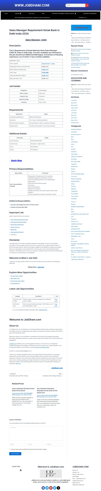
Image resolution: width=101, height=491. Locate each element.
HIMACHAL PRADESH (76, 156)
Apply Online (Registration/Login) (19, 219)
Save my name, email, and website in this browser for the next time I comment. (29, 449)
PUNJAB (73, 186)
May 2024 (73, 115)
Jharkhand (74, 164)
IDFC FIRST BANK (75, 161)
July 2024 (73, 110)
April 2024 (74, 117)
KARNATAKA (74, 166)
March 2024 (74, 120)
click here (41, 267)
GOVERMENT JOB (75, 236)
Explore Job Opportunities (42, 347)
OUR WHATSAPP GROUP (17, 232)
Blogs (72, 211)
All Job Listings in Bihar (17, 276)
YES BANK (74, 198)
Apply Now (16, 160)
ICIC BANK (74, 159)
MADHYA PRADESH (76, 179)
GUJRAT (73, 149)
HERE (45, 69)
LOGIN (53, 63)
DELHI (72, 144)
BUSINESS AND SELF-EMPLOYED (80, 214)
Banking (17, 13)
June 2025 (74, 100)
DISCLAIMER (74, 226)
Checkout (73, 219)
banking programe (76, 134)
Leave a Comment (16, 393)
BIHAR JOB (13, 229)
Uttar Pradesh (74, 196)
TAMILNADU (74, 191)
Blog (43, 13)
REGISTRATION (46, 63)
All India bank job (15, 283)
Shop (72, 254)
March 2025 (74, 105)
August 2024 (74, 107)
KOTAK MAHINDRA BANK (77, 174)
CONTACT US (82, 17)
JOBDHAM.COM (43, 310)
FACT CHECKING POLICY (77, 234)
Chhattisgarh (74, 142)
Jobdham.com (13, 343)
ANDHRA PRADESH (76, 129)
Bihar (22, 393)
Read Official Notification (17, 224)
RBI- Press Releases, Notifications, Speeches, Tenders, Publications (32, 17)
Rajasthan (73, 189)
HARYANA (73, 151)
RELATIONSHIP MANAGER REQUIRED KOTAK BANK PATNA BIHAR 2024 (47, 391)
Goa (72, 146)
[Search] (87, 5)
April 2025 (74, 103)
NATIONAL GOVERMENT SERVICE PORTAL (63, 13)
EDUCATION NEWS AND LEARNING (80, 231)
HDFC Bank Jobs (15, 278)
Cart (72, 216)
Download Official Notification (18, 222)
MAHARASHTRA (75, 181)
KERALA (73, 169)
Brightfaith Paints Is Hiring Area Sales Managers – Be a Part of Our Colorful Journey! (80, 59)
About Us (73, 201)
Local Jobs (31, 13)
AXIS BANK (74, 132)
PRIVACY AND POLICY (77, 248)
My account (74, 241)
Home (6, 13)
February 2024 (75, 122)
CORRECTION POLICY (77, 224)
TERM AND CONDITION (77, 259)
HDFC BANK (74, 154)
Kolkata (73, 171)
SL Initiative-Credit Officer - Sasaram (80, 257)
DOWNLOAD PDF (75, 229)
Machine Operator (75, 67)
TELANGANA (74, 193)
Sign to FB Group (15, 227)
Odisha (73, 184)
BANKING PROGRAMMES (89, 13)
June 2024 (74, 112)
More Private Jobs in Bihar (17, 281)
